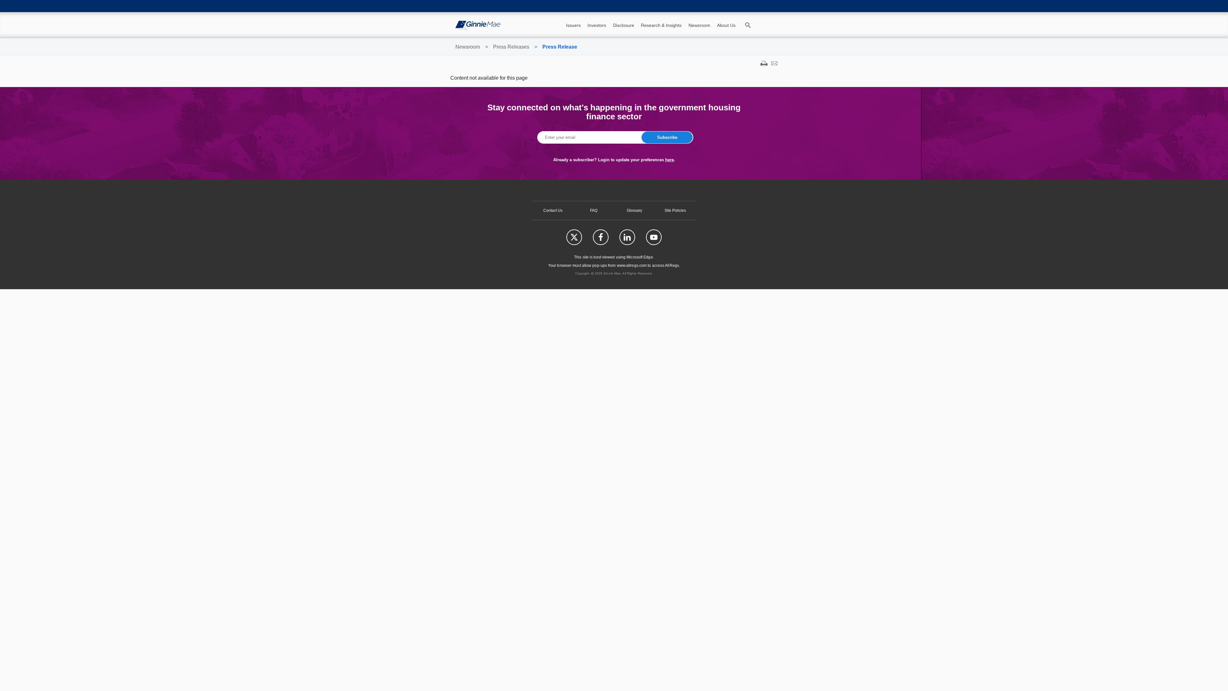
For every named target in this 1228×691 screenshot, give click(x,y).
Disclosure (623, 25)
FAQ (593, 210)
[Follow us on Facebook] (601, 237)
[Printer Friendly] (763, 64)
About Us (726, 25)
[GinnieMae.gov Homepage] (477, 25)
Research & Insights (661, 25)
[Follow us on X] (574, 237)
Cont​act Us (553, 210)
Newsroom (699, 25)
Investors (596, 25)
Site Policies (675, 210)
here (669, 159)
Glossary (634, 210)
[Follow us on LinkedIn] (627, 237)
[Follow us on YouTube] (654, 237)
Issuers (573, 25)
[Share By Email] (774, 64)
